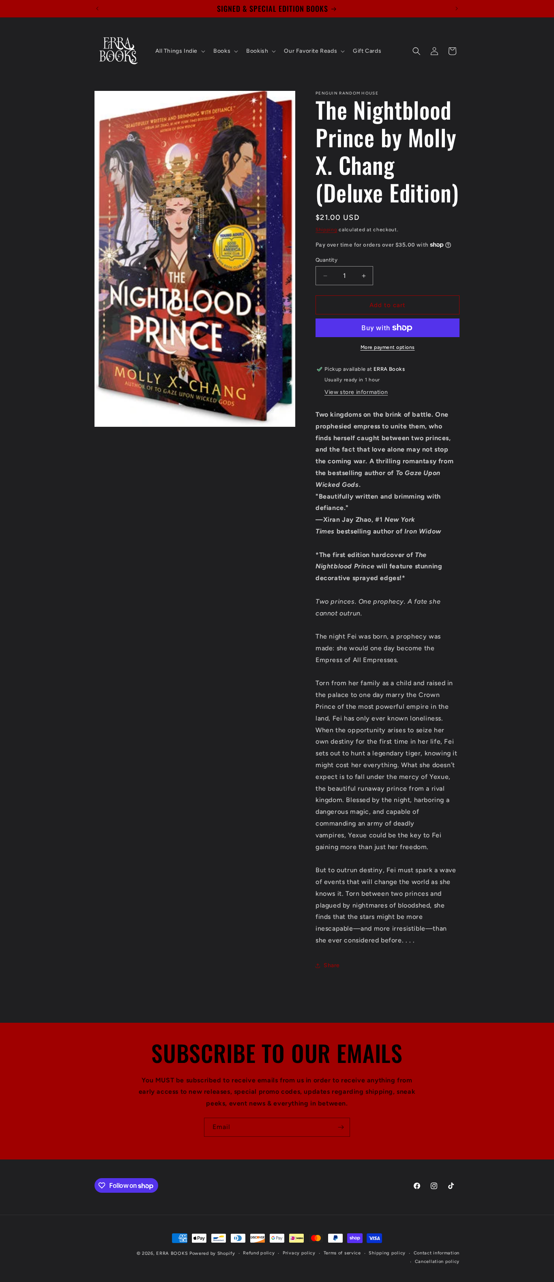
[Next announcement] (457, 8)
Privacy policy (299, 1253)
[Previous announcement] (97, 8)
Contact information (437, 1253)
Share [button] (332, 965)
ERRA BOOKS (172, 1253)
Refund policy (259, 1253)
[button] (179, 51)
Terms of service (342, 1253)
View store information (356, 392)
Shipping (326, 229)
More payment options (388, 347)
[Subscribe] (341, 1127)
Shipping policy (387, 1253)
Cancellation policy (437, 1261)
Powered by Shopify (212, 1253)
